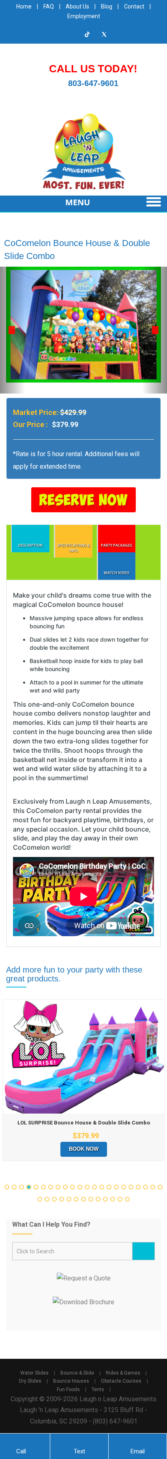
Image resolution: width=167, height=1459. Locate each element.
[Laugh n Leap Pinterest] (121, 34)
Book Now (83, 1149)
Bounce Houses (71, 1381)
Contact (134, 6)
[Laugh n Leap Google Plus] (71, 34)
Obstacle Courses (121, 1381)
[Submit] (143, 1251)
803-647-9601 (93, 83)
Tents (98, 1389)
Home (24, 6)
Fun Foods (68, 1389)
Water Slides (34, 1373)
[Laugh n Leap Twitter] (104, 34)
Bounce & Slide (77, 1373)
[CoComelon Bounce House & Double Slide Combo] (83, 325)
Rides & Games (123, 1373)
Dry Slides (30, 1381)
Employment (83, 16)
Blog (106, 6)
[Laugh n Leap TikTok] (87, 34)
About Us (77, 6)
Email (138, 1451)
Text (79, 1451)
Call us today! (93, 69)
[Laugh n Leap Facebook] (38, 34)
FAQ (48, 6)
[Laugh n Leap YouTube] (54, 34)
